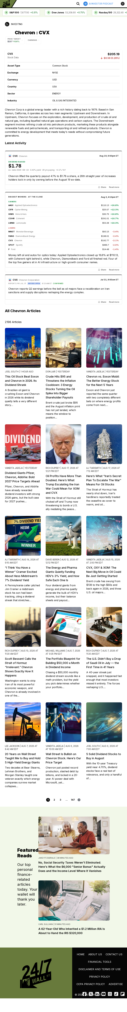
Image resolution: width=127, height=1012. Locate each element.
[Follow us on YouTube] (103, 994)
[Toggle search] (78, 4)
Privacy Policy (99, 976)
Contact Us (114, 954)
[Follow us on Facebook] (84, 994)
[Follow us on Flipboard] (123, 994)
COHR (11, 218)
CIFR (10, 209)
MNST (11, 231)
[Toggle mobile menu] (123, 4)
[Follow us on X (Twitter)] (91, 994)
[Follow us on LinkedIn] (97, 994)
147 (73, 799)
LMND (11, 223)
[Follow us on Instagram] (110, 994)
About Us (95, 954)
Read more (114, 187)
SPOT (11, 245)
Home (81, 954)
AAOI (10, 205)
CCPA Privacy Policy (91, 984)
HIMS (11, 214)
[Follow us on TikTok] (116, 994)
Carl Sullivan (45, 924)
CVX (15, 156)
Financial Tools (99, 961)
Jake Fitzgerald (46, 858)
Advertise (116, 984)
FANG (11, 236)
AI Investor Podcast (101, 3)
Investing (16, 24)
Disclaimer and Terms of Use (100, 969)
